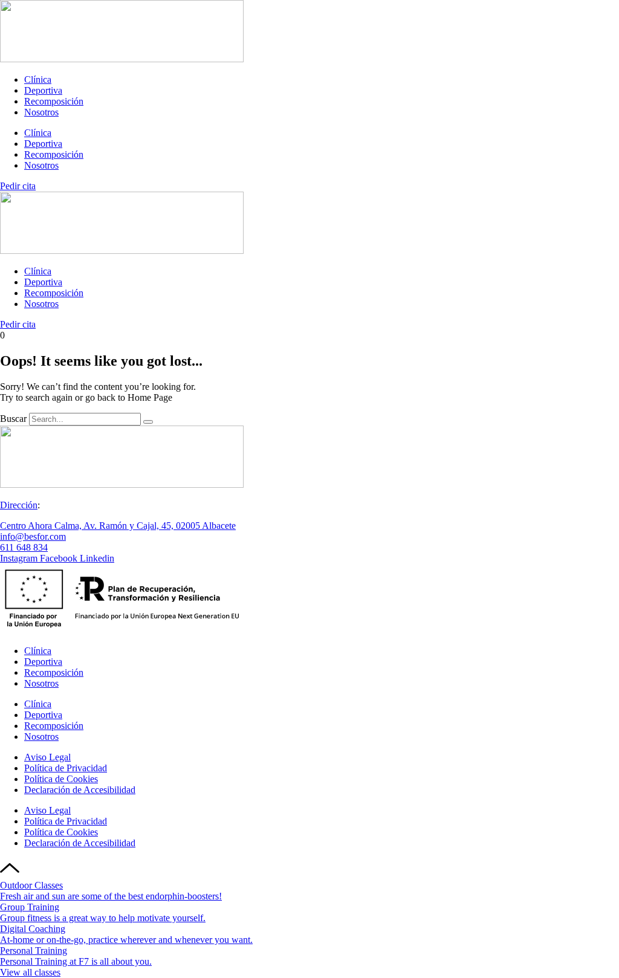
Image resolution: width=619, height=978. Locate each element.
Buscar (13, 418)
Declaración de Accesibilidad (79, 790)
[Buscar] (148, 422)
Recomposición (53, 101)
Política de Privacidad (65, 768)
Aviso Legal (47, 757)
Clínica (37, 79)
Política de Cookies (61, 779)
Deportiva (43, 90)
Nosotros (41, 112)
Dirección (18, 505)
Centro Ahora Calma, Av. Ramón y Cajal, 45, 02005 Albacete (118, 525)
